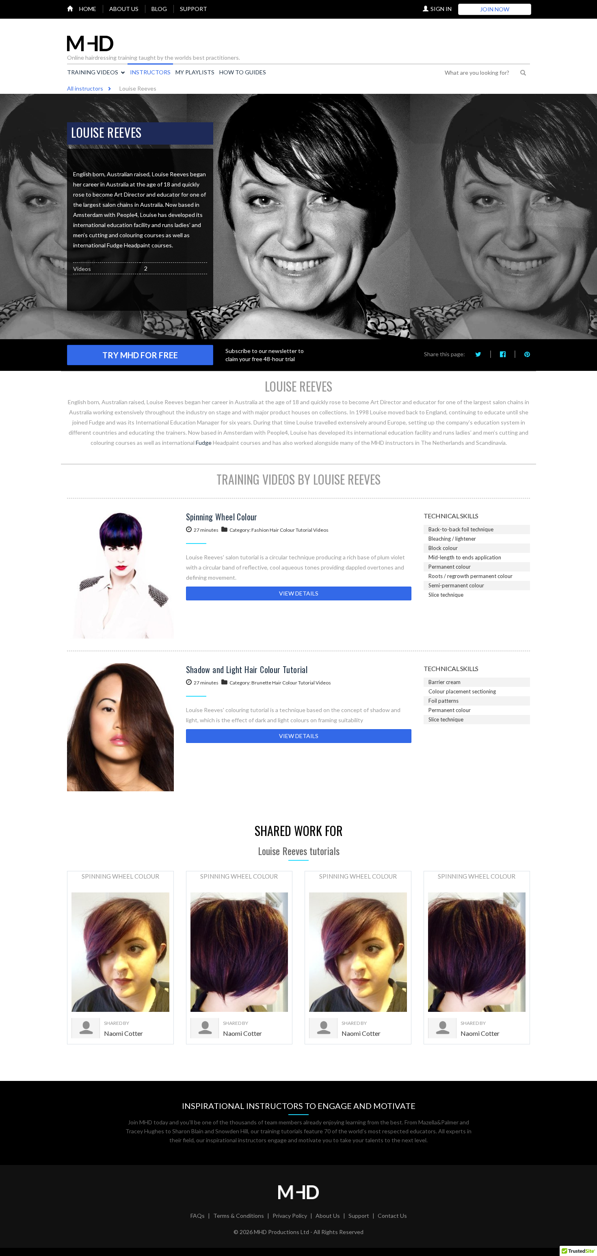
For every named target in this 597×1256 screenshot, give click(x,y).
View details (298, 593)
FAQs (197, 1215)
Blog (159, 8)
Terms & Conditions (238, 1215)
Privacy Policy (290, 1215)
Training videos (92, 72)
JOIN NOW (494, 9)
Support (193, 8)
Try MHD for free (140, 355)
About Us (328, 1215)
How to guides (242, 72)
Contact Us (392, 1215)
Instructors (150, 72)
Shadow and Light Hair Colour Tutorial (247, 669)
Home (87, 8)
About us (123, 8)
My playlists (194, 72)
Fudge (204, 442)
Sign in (441, 8)
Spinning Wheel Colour (221, 517)
